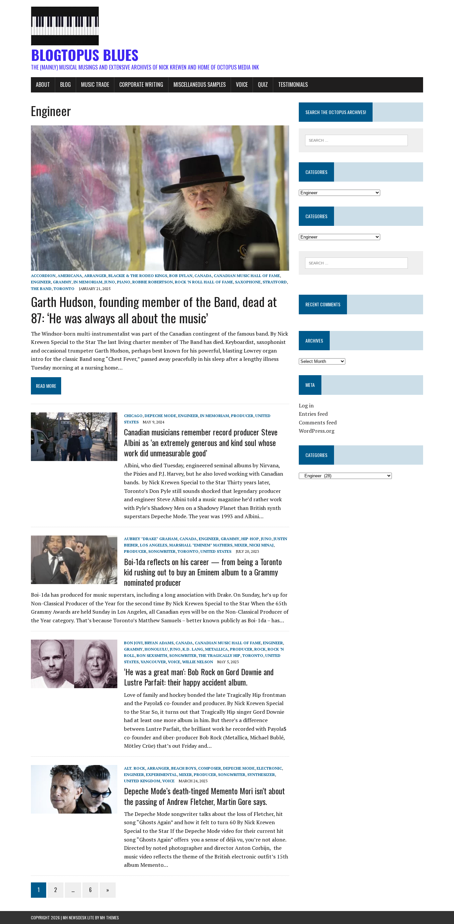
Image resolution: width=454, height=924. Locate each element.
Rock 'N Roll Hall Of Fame (204, 281)
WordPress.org (316, 430)
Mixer (240, 544)
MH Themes (109, 917)
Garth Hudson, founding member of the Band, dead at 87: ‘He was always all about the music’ (154, 309)
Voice (242, 84)
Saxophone (248, 281)
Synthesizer (261, 774)
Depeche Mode (160, 415)
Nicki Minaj (261, 544)
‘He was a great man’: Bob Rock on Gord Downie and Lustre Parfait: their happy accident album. (199, 677)
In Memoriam (87, 281)
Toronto (64, 288)
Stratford (275, 281)
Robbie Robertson (152, 281)
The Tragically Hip (219, 655)
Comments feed (318, 422)
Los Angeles (153, 544)
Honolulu (156, 649)
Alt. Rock (134, 768)
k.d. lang (192, 649)
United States (215, 551)
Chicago (133, 415)
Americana (69, 275)
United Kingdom (142, 780)
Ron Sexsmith (152, 655)
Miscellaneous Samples (199, 84)
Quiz (263, 84)
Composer (209, 768)
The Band (41, 288)
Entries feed (313, 413)
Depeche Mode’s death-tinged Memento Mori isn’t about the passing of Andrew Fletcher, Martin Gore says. (204, 796)
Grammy (62, 281)
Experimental (161, 774)
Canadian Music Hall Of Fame (247, 275)
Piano (123, 281)
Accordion (43, 275)
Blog (65, 84)
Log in (306, 405)
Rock (260, 649)
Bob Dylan (180, 275)
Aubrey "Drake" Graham (150, 538)
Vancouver (153, 661)
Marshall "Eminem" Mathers (200, 544)
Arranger (95, 275)
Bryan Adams (159, 642)
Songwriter (161, 551)
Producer (242, 415)
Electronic (269, 768)
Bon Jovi (133, 642)
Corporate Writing (141, 84)
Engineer (41, 281)
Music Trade (95, 84)
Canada (203, 275)
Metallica (216, 649)
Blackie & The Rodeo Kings (137, 275)
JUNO (109, 281)
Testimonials (293, 84)
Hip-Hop (250, 538)
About (43, 84)
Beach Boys (183, 768)
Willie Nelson (197, 661)
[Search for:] (356, 139)
